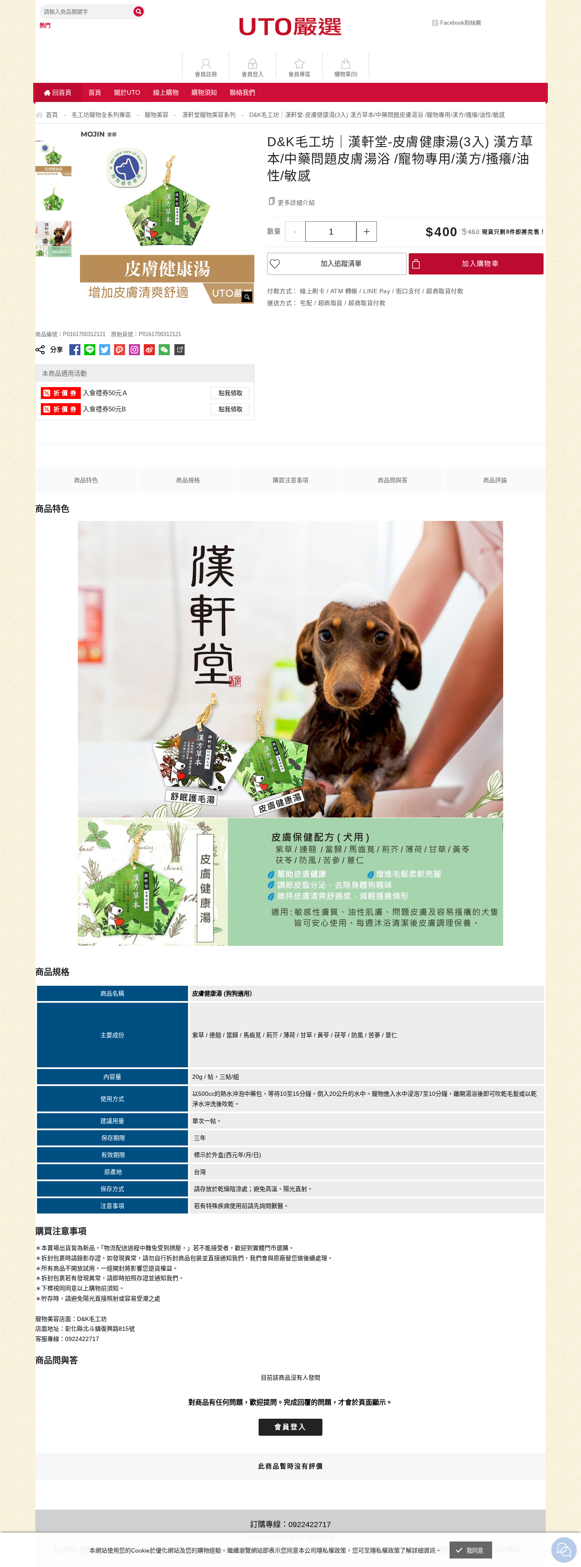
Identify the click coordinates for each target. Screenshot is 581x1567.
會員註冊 (206, 74)
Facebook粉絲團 (460, 23)
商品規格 (188, 480)
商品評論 (495, 480)
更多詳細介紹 (296, 202)
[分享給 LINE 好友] (89, 349)
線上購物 (166, 92)
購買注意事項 (290, 480)
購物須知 (204, 92)
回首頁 (61, 92)
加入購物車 (480, 263)
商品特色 (86, 480)
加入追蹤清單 (341, 263)
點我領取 (230, 393)
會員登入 (253, 74)
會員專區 (299, 74)
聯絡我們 (242, 92)
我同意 (475, 1550)
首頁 (94, 92)
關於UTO (127, 92)
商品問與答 (392, 480)
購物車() (345, 74)
